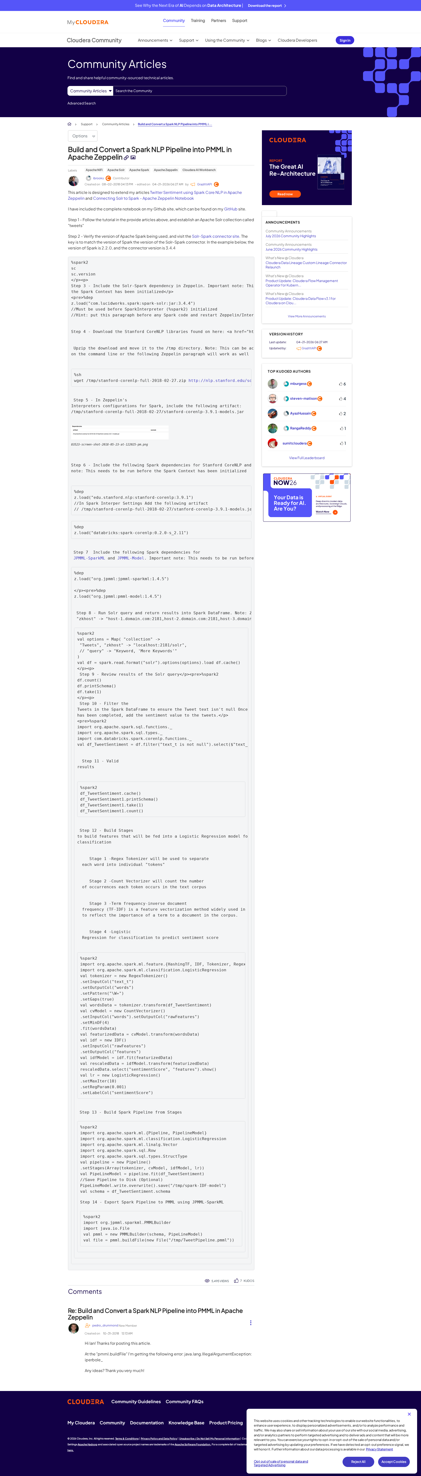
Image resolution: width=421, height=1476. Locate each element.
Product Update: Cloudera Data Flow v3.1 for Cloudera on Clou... (301, 300)
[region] (332, 1441)
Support (239, 20)
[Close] (409, 1414)
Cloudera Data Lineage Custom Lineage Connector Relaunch (306, 264)
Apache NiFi (94, 170)
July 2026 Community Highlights (291, 236)
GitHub (231, 208)
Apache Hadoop (87, 1444)
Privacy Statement (379, 1449)
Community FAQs (184, 1401)
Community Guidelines (136, 1401)
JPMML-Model (130, 558)
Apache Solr (115, 170)
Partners (218, 20)
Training (198, 20)
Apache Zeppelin (166, 170)
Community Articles (115, 124)
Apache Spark (139, 170)
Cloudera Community (94, 40)
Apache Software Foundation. (193, 1444)
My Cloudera (81, 1422)
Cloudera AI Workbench (199, 170)
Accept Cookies (394, 1462)
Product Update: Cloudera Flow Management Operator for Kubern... (302, 282)
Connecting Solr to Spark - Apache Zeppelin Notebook (143, 198)
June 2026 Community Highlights (291, 249)
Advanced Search (81, 103)
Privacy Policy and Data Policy (159, 1438)
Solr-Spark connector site (215, 236)
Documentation (147, 1422)
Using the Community (225, 40)
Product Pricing (226, 1422)
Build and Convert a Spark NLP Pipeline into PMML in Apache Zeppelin (150, 153)
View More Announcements (307, 316)
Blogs (261, 40)
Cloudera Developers (297, 40)
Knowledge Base (186, 1422)
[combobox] (200, 91)
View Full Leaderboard (307, 457)
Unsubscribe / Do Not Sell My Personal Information (209, 1438)
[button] (120, 433)
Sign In (345, 40)
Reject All (358, 1462)
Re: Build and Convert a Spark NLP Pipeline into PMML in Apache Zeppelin (155, 1313)
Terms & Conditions (127, 1438)
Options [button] (79, 135)
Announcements (153, 40)
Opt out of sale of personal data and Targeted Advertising (281, 1463)
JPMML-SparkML (89, 558)
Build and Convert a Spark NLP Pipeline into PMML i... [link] (175, 124)
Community (174, 20)
